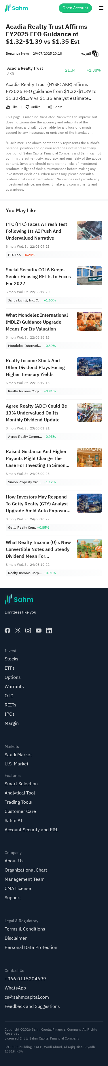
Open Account (75, 8)
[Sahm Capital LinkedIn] (49, 630)
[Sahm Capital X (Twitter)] (18, 630)
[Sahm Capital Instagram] (28, 630)
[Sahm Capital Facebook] (7, 630)
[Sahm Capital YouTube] (38, 630)
